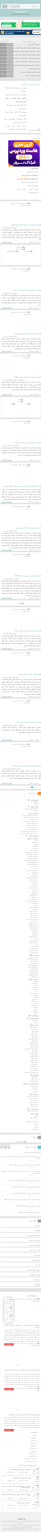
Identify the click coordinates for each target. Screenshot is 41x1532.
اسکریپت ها (13, 293)
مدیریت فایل (34, 921)
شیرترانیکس (7, 227)
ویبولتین (35, 1068)
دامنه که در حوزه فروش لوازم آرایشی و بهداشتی (26, 65)
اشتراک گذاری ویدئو (32, 864)
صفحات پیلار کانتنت (34, 68)
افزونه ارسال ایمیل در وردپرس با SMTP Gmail (28, 576)
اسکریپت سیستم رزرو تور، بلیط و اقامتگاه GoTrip (28, 1206)
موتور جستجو (33, 928)
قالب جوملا (34, 1054)
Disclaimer (20, 1523)
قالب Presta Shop (32, 1039)
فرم (36, 1003)
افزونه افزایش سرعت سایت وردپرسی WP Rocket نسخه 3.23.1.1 (24, 1180)
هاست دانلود (5, 1528)
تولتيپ (35, 995)
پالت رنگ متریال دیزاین (30, 1458)
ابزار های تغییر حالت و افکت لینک (29, 831)
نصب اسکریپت (32, 1453)
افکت (35, 985)
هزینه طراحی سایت (34, 1240)
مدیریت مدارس (33, 923)
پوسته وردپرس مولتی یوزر (30, 1072)
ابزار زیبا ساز (34, 819)
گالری (35, 1013)
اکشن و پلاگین (33, 1117)
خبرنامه (35, 885)
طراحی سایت (33, 1104)
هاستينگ (35, 932)
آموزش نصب (33, 1085)
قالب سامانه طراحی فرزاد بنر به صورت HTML (27, 631)
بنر (36, 1119)
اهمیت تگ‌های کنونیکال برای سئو (30, 72)
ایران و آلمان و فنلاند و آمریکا (30, 182)
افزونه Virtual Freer (32, 959)
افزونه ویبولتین (33, 972)
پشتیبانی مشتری (33, 942)
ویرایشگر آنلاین (33, 936)
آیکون (35, 1115)
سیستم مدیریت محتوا (31, 901)
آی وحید (27, 1528)
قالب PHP (34, 1037)
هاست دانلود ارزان (34, 1275)
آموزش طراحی (34, 800)
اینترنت (35, 810)
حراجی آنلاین (33, 881)
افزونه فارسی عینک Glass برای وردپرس (30, 674)
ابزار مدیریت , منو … (32, 827)
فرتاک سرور (36, 138)
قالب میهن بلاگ (33, 1081)
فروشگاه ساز (33, 907)
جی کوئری (35, 979)
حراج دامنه (37, 1279)
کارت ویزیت (34, 1129)
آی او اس (34, 1020)
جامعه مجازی (33, 876)
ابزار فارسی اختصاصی (31, 825)
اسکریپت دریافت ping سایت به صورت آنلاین (28, 722)
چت (36, 944)
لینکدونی (35, 909)
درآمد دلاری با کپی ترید (33, 1235)
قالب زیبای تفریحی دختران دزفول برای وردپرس (27, 333)
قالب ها (14, 336)
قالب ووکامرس (33, 1066)
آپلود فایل (37, 1284)
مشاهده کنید (8, 1344)
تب (36, 991)
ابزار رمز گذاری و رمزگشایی (30, 817)
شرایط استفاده (32, 1456)
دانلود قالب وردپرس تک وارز (23, 1502)
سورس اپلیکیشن (34, 1018)
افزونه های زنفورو (32, 967)
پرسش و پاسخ (33, 940)
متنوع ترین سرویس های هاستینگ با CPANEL (15, 89)
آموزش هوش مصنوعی (33, 1270)
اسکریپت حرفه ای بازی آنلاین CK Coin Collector (27, 290)
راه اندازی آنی (22, 108)
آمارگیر (35, 844)
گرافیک (36, 1113)
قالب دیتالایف (33, 1056)
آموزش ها (34, 1087)
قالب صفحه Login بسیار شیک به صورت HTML (27, 377)
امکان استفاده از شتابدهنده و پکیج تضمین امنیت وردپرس (15, 120)
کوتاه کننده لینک (33, 950)
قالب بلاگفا (34, 1077)
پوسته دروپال (33, 1070)
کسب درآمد (34, 948)
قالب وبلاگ (35, 1075)
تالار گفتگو (34, 874)
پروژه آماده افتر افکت (31, 1111)
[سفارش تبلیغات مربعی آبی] (28, 251)
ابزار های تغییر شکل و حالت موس (29, 833)
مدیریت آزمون (33, 911)
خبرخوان (34, 999)
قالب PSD (34, 1041)
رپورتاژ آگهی (35, 1015)
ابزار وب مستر (33, 1098)
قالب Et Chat (33, 1029)
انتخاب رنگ (34, 987)
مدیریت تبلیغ (34, 915)
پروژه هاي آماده (34, 1109)
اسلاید (35, 981)
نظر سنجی (34, 930)
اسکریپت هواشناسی (32, 858)
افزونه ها (14, 227)
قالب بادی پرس (33, 1052)
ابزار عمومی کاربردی (32, 823)
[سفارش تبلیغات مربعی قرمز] (12, 251)
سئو (36, 1089)
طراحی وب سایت (34, 1528)
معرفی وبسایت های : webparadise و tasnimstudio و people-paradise (21, 58)
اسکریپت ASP (33, 850)
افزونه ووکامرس (33, 971)
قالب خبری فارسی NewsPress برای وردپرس (28, 528)
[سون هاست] (20, 26)
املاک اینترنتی (33, 866)
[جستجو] (4, 6)
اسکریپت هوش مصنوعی (31, 860)
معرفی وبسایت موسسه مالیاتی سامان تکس (27, 55)
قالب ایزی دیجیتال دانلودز (31, 1048)
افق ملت (37, 1230)
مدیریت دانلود (33, 917)
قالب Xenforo (33, 1044)
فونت (35, 1123)
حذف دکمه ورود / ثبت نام (33, 75)
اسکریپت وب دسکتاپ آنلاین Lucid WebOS (20, 1469)
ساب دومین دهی (33, 899)
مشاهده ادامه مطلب (7, 242)
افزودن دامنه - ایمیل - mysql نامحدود (15, 94)
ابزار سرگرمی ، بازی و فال (30, 821)
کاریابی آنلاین (34, 946)
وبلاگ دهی (34, 934)
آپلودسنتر (34, 846)
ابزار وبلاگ (33, 1443)
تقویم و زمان (34, 993)
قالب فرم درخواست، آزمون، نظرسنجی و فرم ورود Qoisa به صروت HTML (22, 1199)
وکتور (35, 1127)
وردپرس (35, 1091)
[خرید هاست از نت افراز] (20, 249)
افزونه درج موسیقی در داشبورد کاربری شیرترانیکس (26, 224)
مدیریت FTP (34, 1106)
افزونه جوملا (34, 963)
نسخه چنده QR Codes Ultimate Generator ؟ (27, 61)
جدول (35, 997)
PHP (36, 804)
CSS (12, 445)
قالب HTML (12, 380)
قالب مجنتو (34, 1058)
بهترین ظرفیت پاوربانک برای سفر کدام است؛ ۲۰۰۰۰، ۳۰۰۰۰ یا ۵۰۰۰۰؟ (20, 48)
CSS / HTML (33, 802)
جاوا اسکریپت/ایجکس (31, 877)
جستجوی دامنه (33, 879)
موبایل (35, 1011)
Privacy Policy (32, 1521)
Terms (38, 1521)
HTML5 (16, 445)
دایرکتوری (34, 891)
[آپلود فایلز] (20, 21)
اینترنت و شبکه (33, 1102)
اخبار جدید (37, 1255)
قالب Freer (34, 1033)
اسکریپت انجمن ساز (34, 44)
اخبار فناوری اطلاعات (33, 836)
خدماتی (15, 725)
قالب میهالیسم (33, 1060)
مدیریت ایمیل (33, 913)
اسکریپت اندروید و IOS (31, 852)
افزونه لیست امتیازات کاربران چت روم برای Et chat (26, 766)
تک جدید (37, 1265)
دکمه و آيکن (34, 1001)
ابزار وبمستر (35, 813)
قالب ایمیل (34, 1050)
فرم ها (35, 905)
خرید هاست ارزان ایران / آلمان (31, 84)
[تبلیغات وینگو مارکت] (20, 1141)
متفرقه (35, 1007)
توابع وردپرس (32, 1451)
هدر (36, 1125)
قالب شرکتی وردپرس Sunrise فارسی (21, 1477)
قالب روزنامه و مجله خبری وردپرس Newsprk (29, 1212)
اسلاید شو (34, 983)
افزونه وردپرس (7, 579)
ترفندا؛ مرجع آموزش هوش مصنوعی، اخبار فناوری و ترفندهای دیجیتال (20, 51)
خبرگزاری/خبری (33, 887)
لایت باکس (34, 1005)
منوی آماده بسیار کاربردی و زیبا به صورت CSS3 (27, 442)
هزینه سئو (37, 1225)
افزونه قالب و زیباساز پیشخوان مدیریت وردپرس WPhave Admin (24, 1164)
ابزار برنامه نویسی (32, 1096)
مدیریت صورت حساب (31, 919)
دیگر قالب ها (20, 380)
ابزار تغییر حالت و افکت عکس (29, 815)
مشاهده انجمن (4, 41)
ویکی (35, 938)
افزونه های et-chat (8, 768)
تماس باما (33, 1440)
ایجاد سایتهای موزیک (32, 870)
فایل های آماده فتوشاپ (31, 1121)
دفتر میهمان (34, 893)
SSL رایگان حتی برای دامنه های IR (16, 105)
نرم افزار (36, 1094)
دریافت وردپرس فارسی (30, 1461)
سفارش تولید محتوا (34, 1245)
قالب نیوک (34, 1062)
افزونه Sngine (33, 957)
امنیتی (35, 868)
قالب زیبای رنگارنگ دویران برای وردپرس (29, 486)
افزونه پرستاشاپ (33, 974)
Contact (22, 1521)
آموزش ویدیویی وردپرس (31, 808)
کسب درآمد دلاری (35, 1250)
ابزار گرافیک (34, 1100)
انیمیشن (35, 989)
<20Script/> (20, 12)
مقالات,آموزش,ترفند (33, 1083)
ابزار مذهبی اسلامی (32, 829)
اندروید (35, 1022)
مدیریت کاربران (33, 926)
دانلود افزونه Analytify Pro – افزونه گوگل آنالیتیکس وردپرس (25, 1193)
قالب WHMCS (33, 1043)
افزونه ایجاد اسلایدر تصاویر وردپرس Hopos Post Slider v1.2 (16, 1495)
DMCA (26, 1521)
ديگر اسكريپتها (7, 725)
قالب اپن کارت (33, 1046)
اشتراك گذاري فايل (32, 862)
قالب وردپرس (7, 336)
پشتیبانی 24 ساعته (33, 185)
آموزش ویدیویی (34, 806)
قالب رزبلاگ (34, 1079)
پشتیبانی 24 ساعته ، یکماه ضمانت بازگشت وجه (15, 113)
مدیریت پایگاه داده (32, 925)
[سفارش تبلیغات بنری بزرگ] (20, 247)
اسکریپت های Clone (32, 854)
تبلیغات (34, 1435)
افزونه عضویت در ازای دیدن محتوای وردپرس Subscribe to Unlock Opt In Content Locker (20, 1172)
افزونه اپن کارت (33, 961)
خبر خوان (34, 883)
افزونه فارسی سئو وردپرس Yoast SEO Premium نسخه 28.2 (25, 1186)
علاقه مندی (34, 903)
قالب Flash (34, 1031)
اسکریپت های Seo (32, 856)
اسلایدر (35, 848)
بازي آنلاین (6, 293)
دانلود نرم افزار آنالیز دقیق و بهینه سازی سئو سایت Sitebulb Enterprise (16, 1487)
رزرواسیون (34, 897)
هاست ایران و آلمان (32, 172)
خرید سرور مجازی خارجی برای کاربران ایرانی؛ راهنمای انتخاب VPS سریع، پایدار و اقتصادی (20, 1157)
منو (36, 1009)
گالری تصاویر (33, 952)
